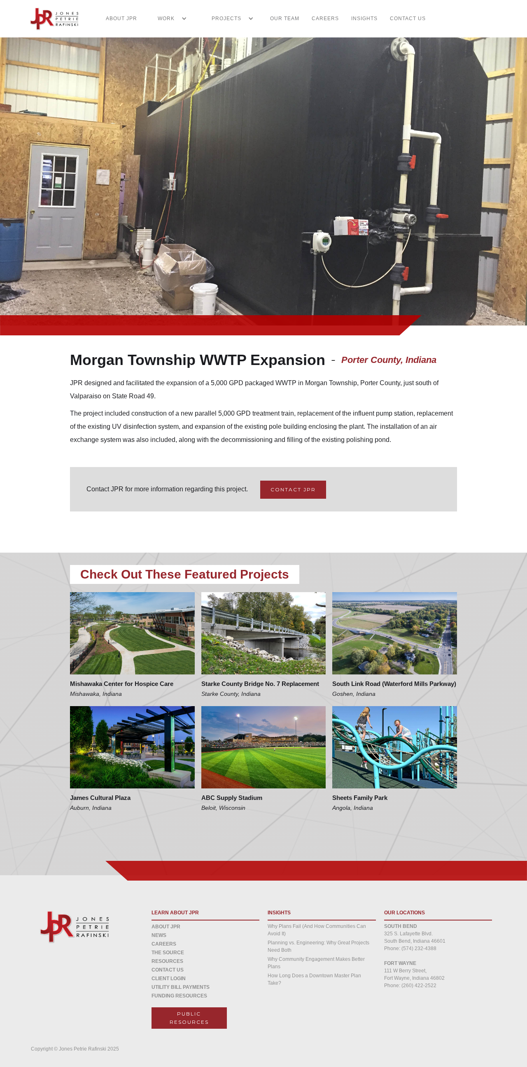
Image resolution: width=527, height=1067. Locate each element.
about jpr (166, 927)
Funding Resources (179, 996)
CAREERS (325, 18)
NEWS (159, 935)
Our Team (284, 18)
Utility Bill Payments (181, 987)
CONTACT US (408, 18)
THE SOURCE (168, 952)
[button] (168, 18)
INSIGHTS (364, 18)
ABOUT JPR (121, 18)
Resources (167, 961)
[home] (49, 18)
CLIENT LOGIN (169, 978)
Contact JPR (293, 489)
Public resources (189, 1018)
